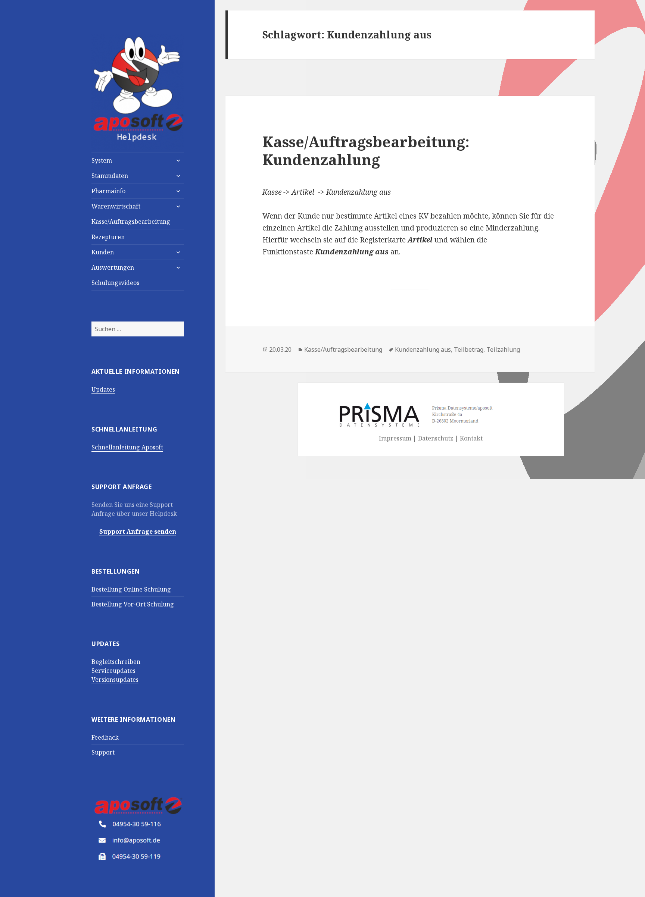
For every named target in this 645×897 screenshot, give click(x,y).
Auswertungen (112, 267)
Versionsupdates (114, 679)
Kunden (102, 252)
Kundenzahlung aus (423, 349)
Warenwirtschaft (115, 206)
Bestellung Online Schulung (131, 589)
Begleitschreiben (115, 662)
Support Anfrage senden (137, 531)
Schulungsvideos (115, 283)
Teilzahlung (503, 349)
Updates (103, 389)
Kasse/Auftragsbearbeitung (130, 221)
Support (103, 752)
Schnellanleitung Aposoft (127, 447)
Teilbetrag (468, 349)
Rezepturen (108, 237)
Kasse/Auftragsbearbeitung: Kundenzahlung (366, 150)
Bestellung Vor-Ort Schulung (132, 604)
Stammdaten (109, 176)
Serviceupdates (113, 671)
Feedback (105, 737)
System (101, 160)
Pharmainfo (108, 191)
